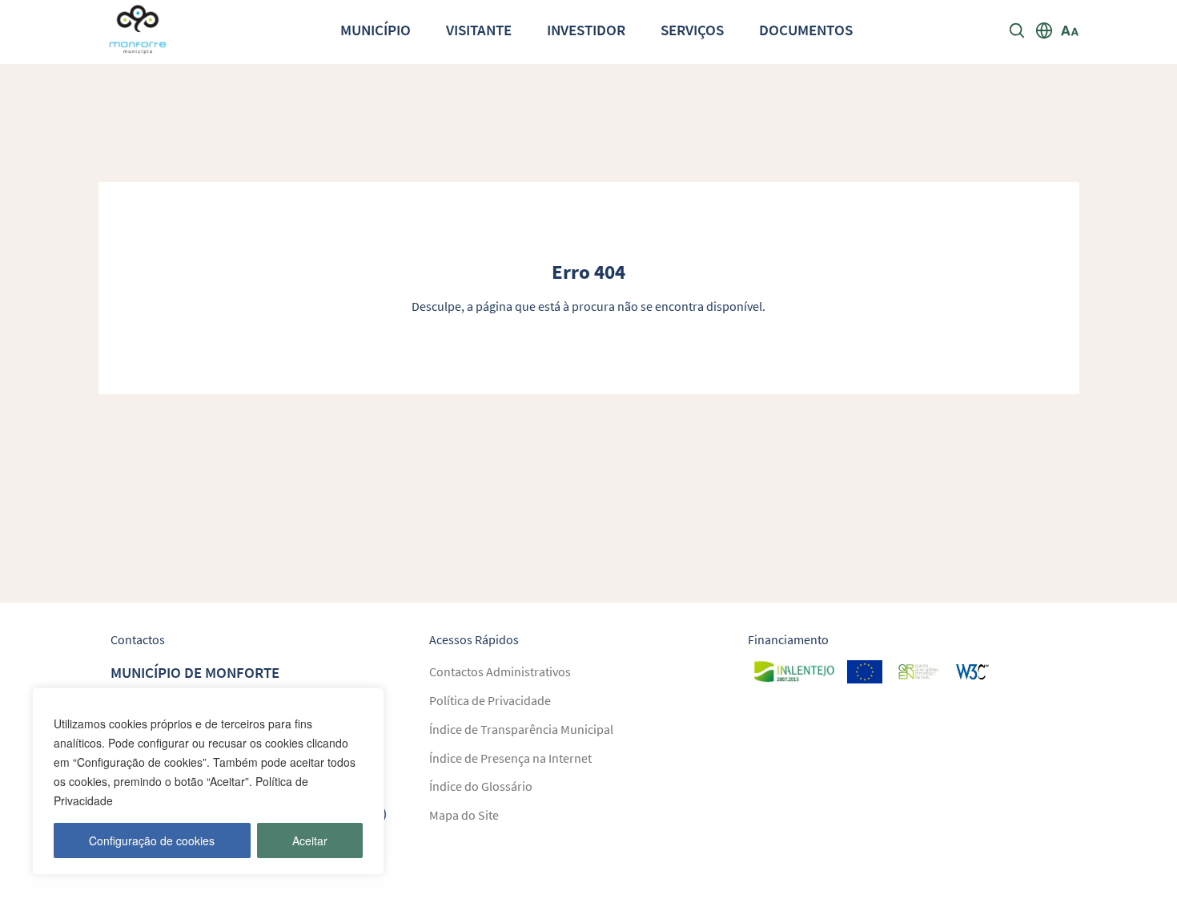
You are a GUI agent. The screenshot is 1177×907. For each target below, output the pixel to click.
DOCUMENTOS (806, 29)
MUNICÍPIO (375, 29)
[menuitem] (375, 29)
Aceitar (309, 840)
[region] (208, 781)
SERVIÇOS (692, 29)
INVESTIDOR (586, 29)
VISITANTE (479, 29)
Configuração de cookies (152, 840)
